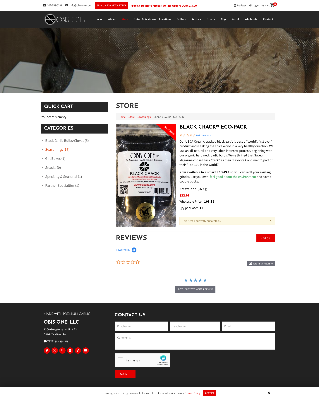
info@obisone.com (80, 5)
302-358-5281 (54, 5)
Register (241, 5)
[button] (261, 263)
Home (122, 117)
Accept (209, 393)
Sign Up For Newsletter (111, 5)
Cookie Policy (192, 393)
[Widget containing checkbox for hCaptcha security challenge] (142, 360)
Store (131, 117)
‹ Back (265, 238)
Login (255, 5)
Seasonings (144, 117)
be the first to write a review (195, 289)
